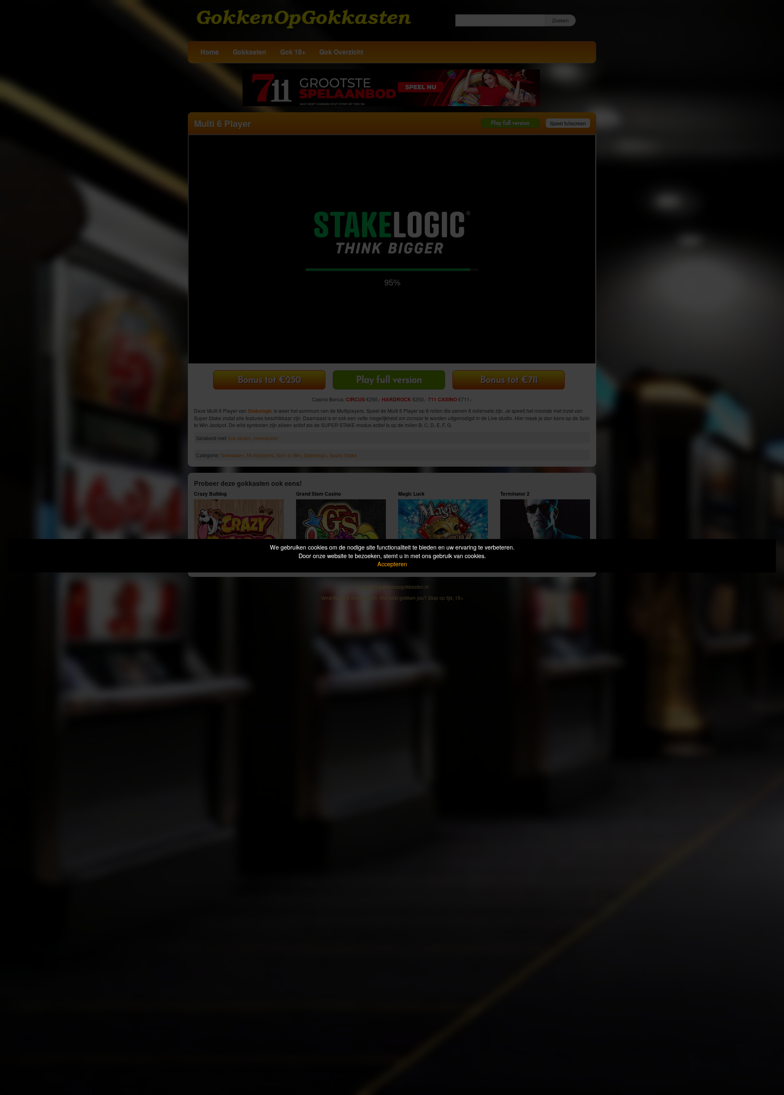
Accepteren (392, 563)
